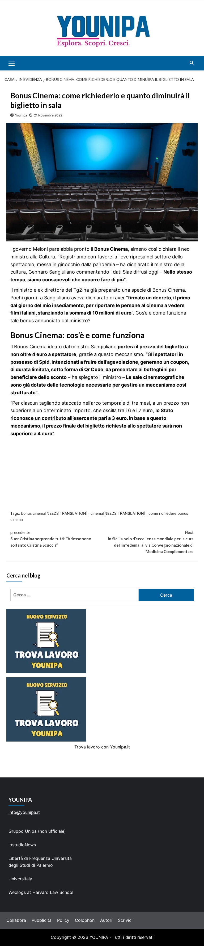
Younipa (21, 115)
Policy (63, 920)
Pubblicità (42, 920)
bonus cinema (33, 513)
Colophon (85, 920)
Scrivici (125, 920)
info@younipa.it (24, 812)
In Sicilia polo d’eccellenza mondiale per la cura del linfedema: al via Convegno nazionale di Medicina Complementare (151, 542)
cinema (97, 513)
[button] (17, 63)
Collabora (16, 920)
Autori (106, 920)
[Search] (191, 62)
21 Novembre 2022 (48, 115)
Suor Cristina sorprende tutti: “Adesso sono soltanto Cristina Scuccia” (50, 538)
